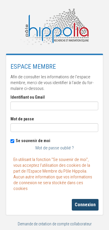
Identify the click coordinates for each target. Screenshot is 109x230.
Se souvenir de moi (33, 140)
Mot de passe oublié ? (54, 148)
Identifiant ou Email (27, 97)
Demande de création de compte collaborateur (55, 224)
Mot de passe (22, 119)
